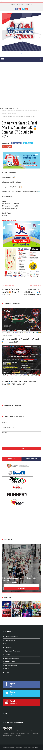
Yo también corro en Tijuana (27, 116)
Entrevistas (8, 647)
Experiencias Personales (12, 651)
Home (3, 110)
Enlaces (11, 459)
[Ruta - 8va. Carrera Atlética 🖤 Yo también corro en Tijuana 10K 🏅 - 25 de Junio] (21, 321)
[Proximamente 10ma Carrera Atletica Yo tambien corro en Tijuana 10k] (6, 605)
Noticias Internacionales (12, 658)
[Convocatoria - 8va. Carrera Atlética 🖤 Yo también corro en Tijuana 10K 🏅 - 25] (21, 360)
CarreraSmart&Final (9, 220)
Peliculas (7, 669)
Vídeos (7, 672)
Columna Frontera (10, 640)
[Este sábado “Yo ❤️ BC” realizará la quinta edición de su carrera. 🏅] (37, 613)
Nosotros (20, 4)
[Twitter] (23, 9)
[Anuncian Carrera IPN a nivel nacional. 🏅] (17, 605)
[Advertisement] (21, 86)
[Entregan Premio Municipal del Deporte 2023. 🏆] (27, 613)
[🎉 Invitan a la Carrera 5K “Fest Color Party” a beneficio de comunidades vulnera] (27, 605)
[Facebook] (16, 9)
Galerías (7, 654)
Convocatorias (10, 110)
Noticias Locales (10, 661)
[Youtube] (19, 9)
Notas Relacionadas (12, 304)
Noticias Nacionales (11, 665)
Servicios (29, 4)
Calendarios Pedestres (11, 637)
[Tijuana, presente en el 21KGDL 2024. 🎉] (17, 613)
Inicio (13, 4)
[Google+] (26, 9)
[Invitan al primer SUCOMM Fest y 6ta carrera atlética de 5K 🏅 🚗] (37, 605)
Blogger (37, 747)
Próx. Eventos (31, 459)
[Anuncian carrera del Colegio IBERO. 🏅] (6, 613)
